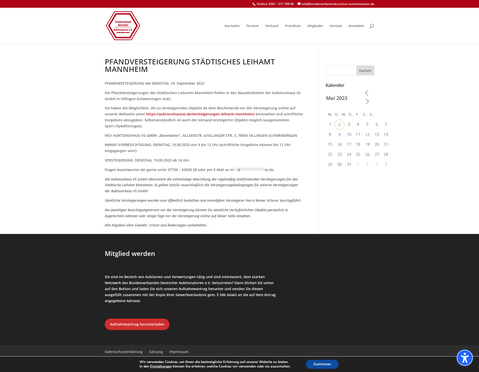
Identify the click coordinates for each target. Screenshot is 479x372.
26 (367, 154)
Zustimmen (322, 364)
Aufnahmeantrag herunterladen (137, 324)
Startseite (232, 26)
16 (339, 144)
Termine (252, 26)
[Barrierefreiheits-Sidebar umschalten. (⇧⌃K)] (465, 358)
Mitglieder (315, 26)
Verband (271, 26)
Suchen (365, 70)
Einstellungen (161, 366)
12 (367, 134)
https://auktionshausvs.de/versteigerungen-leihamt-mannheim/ (200, 114)
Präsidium (293, 26)
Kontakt (336, 26)
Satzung (156, 351)
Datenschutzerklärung (124, 351)
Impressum (178, 351)
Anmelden (356, 26)
